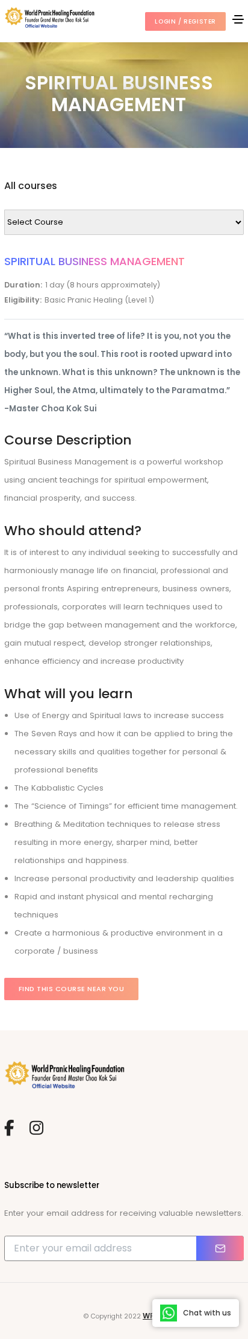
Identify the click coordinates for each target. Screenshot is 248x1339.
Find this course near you (72, 989)
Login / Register (185, 21)
